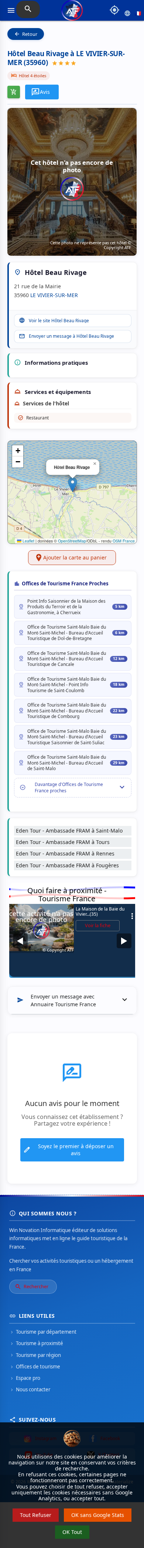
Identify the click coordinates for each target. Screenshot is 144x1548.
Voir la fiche (97, 925)
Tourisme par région (35, 1355)
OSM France (124, 541)
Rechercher (31, 1286)
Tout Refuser (35, 1514)
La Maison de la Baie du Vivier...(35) (106, 911)
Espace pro (24, 1378)
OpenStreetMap (72, 541)
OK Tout (72, 1531)
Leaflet (27, 541)
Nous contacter (29, 1389)
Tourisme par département (42, 1331)
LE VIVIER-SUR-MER (54, 295)
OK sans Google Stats (97, 1514)
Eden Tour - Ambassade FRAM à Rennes (65, 853)
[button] (72, 484)
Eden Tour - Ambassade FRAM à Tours (63, 842)
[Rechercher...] (28, 9)
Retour (25, 34)
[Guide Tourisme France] (72, 13)
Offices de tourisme (34, 1366)
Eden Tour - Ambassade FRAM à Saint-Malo (69, 830)
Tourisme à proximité (36, 1343)
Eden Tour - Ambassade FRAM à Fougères (67, 865)
